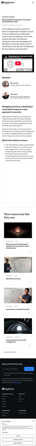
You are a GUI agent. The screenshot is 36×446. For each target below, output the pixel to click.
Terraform (4, 396)
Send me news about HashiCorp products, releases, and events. (18, 374)
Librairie (4, 415)
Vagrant (4, 406)
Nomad (4, 404)
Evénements (5, 413)
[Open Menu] (33, 3)
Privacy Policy (17, 382)
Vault (20, 396)
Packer (3, 399)
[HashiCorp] (7, 2)
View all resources (10, 352)
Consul (20, 401)
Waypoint (4, 401)
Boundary (21, 399)
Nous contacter (22, 413)
